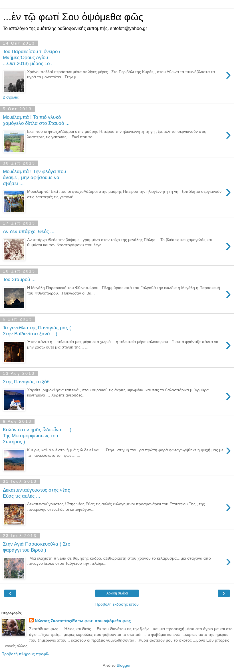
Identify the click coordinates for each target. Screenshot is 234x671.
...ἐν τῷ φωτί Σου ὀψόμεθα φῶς (73, 16)
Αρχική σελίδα (117, 593)
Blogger (123, 665)
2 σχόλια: (11, 97)
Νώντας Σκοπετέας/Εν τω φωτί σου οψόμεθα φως (83, 620)
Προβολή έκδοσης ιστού (117, 604)
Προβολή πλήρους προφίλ (25, 654)
